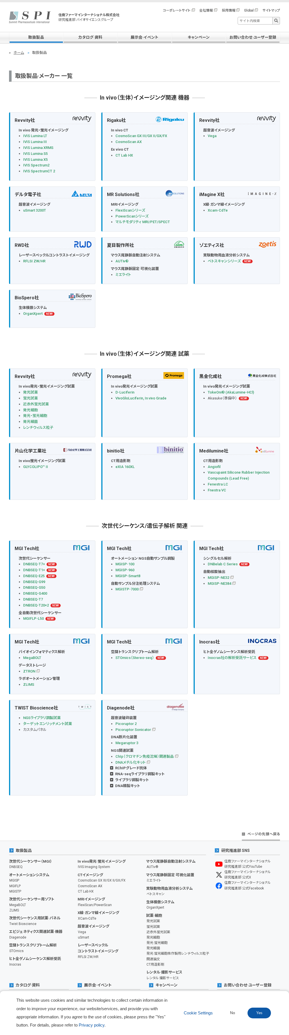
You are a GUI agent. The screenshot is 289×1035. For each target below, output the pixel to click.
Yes (259, 1013)
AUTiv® (121, 261)
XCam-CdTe (87, 918)
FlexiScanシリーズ (130, 210)
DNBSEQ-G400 (35, 593)
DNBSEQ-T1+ (34, 570)
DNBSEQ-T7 (33, 599)
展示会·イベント (144, 37)
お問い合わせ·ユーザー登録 (252, 37)
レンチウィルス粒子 (38, 427)
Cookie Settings (198, 1013)
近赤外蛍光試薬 (36, 404)
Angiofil (214, 467)
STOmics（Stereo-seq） (134, 658)
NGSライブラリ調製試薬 (42, 718)
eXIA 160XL (125, 467)
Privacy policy (91, 1025)
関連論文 (153, 959)
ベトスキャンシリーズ (224, 261)
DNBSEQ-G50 (34, 587)
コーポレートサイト (177, 10)
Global (249, 10)
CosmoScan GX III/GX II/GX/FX (141, 136)
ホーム (19, 52)
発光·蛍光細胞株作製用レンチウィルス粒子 (177, 953)
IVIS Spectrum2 (36, 165)
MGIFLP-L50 (33, 618)
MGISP (14, 880)
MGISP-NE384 (219, 583)
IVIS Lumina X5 (35, 159)
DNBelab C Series (223, 564)
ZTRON (29, 671)
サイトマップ (271, 10)
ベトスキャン (155, 894)
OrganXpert (33, 313)
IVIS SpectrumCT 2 (39, 171)
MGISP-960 (124, 570)
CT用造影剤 (155, 964)
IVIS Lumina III (35, 142)
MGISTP (15, 891)
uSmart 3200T (34, 210)
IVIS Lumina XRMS (38, 148)
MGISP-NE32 (218, 577)
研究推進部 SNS (235, 850)
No (232, 1013)
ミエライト (123, 275)
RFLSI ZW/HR (34, 261)
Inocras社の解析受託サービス (232, 658)
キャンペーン (199, 37)
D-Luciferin (124, 392)
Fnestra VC (217, 490)
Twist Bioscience (22, 924)
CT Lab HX (124, 155)
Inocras (15, 964)
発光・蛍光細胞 (35, 416)
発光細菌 (30, 421)
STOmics (16, 951)
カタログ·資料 (90, 37)
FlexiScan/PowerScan (95, 905)
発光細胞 (30, 410)
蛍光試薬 (30, 398)
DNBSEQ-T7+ (34, 564)
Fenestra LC (218, 484)
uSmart (83, 937)
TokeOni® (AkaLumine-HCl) (231, 392)
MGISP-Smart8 (127, 576)
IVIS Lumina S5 (35, 153)
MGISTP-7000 (127, 589)
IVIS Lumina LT (35, 136)
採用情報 (228, 10)
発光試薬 (30, 392)
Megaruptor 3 (126, 743)
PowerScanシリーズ (131, 216)
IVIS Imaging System (94, 867)
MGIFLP (15, 886)
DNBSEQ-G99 (34, 582)
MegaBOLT (32, 658)
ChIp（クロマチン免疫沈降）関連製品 (144, 756)
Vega (212, 136)
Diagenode (17, 937)
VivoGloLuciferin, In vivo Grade (141, 398)
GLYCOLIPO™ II (35, 467)
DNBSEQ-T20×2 (36, 605)
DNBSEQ (16, 867)
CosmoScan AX (128, 142)
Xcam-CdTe (218, 210)
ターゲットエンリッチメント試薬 (47, 724)
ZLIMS (28, 684)
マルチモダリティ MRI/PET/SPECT (142, 222)
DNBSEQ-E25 (34, 576)
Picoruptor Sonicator (133, 730)
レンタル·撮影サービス (162, 978)
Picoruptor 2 (126, 724)
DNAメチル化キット (130, 762)
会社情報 (206, 10)
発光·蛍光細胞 (157, 943)
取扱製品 (36, 37)
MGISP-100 (124, 564)
